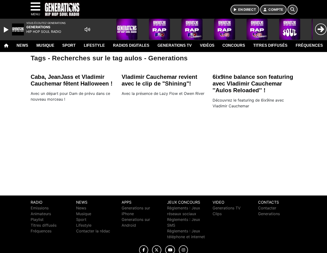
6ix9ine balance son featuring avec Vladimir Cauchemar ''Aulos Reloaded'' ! (253, 83)
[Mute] (87, 29)
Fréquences (309, 45)
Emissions (40, 208)
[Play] (7, 30)
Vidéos (207, 45)
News (22, 45)
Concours (233, 45)
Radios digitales (131, 45)
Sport (69, 45)
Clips (217, 213)
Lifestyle (94, 45)
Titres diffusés (270, 45)
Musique (45, 45)
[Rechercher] (293, 9)
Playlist (37, 219)
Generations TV (175, 45)
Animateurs (41, 213)
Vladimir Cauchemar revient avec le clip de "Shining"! (159, 80)
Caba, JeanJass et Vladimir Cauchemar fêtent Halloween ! (72, 80)
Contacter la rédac (93, 231)
